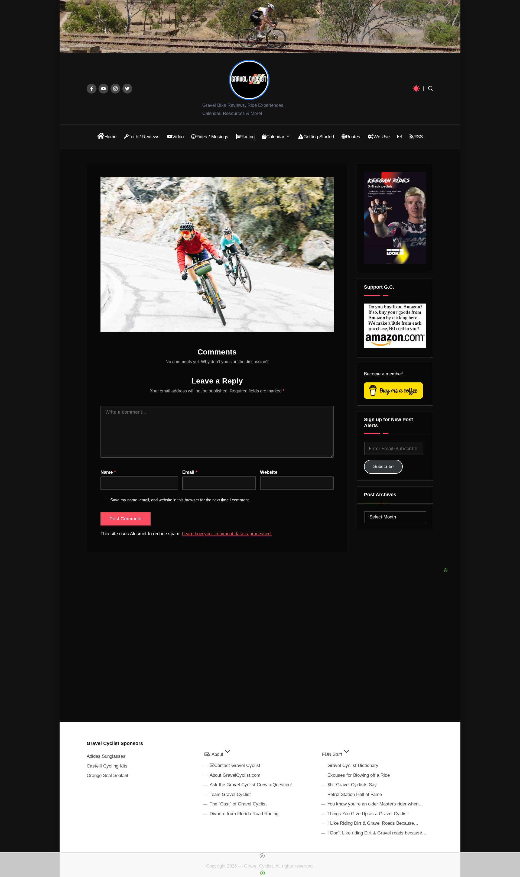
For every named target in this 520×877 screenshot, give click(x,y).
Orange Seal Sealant (107, 775)
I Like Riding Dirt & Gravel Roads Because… (372, 823)
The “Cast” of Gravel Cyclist (238, 804)
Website (268, 472)
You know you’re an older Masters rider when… (375, 804)
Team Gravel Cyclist (230, 794)
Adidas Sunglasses (106, 756)
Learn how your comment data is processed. (227, 533)
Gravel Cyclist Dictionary (352, 765)
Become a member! (384, 373)
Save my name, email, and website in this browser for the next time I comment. (180, 500)
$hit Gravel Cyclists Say (352, 784)
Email (190, 472)
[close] (262, 855)
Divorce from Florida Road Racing (244, 813)
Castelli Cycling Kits (107, 766)
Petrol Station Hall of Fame (354, 794)
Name (108, 472)
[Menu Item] (91, 88)
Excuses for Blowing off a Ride (358, 775)
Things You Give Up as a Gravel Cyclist (367, 813)
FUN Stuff (332, 754)
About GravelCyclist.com (235, 775)
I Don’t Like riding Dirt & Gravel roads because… (377, 833)
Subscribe (383, 466)
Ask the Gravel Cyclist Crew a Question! (251, 784)
